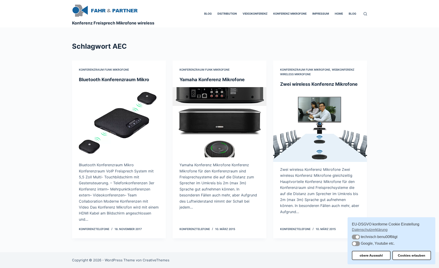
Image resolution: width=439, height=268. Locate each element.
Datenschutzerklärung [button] (370, 230)
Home (339, 13)
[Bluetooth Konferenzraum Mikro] (119, 122)
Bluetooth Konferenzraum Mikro (114, 79)
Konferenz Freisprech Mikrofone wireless (113, 23)
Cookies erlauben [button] (411, 255)
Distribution (227, 13)
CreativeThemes (156, 260)
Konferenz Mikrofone (290, 13)
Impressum (320, 13)
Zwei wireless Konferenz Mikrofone (319, 84)
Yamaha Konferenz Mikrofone (212, 79)
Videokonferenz (255, 13)
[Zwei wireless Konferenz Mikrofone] (320, 127)
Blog (208, 13)
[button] (356, 237)
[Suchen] (365, 14)
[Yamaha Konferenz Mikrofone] (219, 122)
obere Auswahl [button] (371, 255)
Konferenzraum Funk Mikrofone (104, 69)
